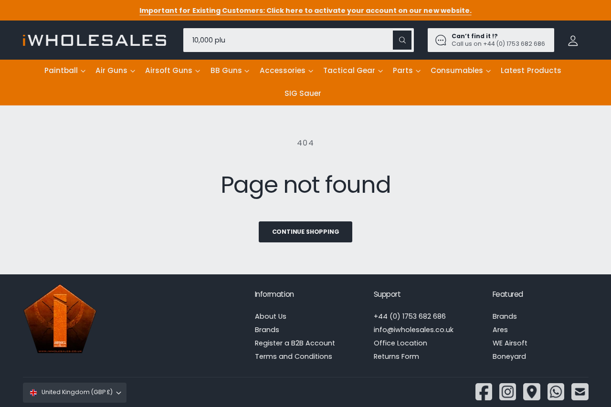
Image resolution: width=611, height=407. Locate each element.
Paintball (61, 70)
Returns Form (396, 356)
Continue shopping (305, 232)
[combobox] (298, 40)
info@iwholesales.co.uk (413, 329)
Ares (500, 329)
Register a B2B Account (295, 343)
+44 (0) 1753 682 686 (410, 316)
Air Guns (111, 70)
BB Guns (226, 70)
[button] (64, 71)
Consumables (457, 70)
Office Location (400, 343)
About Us (270, 316)
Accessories (283, 70)
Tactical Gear (349, 70)
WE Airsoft (510, 343)
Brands (267, 329)
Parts (403, 70)
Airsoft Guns (168, 70)
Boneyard (509, 356)
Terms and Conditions (293, 356)
